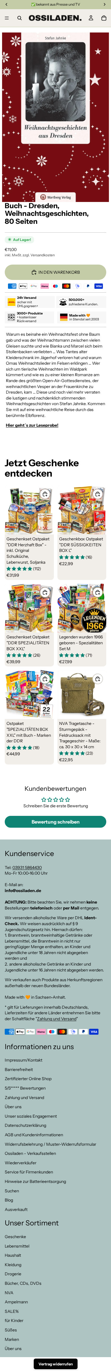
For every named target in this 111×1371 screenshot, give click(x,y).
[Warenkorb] (103, 18)
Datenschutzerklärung (25, 1125)
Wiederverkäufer (20, 1162)
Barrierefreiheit (19, 1069)
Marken (12, 1339)
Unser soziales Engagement (31, 1116)
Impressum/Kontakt (23, 1060)
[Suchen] (19, 18)
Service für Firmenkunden (29, 1172)
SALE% (12, 1311)
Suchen (12, 1191)
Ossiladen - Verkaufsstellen (30, 1153)
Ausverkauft (16, 1209)
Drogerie (13, 1274)
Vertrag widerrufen (55, 1364)
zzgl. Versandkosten (38, 255)
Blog (9, 1200)
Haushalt (13, 1255)
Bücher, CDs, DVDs (23, 1283)
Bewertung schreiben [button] (56, 822)
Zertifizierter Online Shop (28, 1079)
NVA (9, 1292)
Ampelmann (16, 1302)
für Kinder (14, 1320)
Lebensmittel (17, 1246)
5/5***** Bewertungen (25, 1088)
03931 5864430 (27, 867)
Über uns (13, 1107)
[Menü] (7, 18)
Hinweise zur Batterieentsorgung (35, 1181)
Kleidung (13, 1264)
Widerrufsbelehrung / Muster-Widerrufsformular (50, 1144)
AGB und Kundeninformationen (34, 1134)
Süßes (11, 1330)
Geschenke (15, 1237)
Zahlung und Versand (56, 1018)
